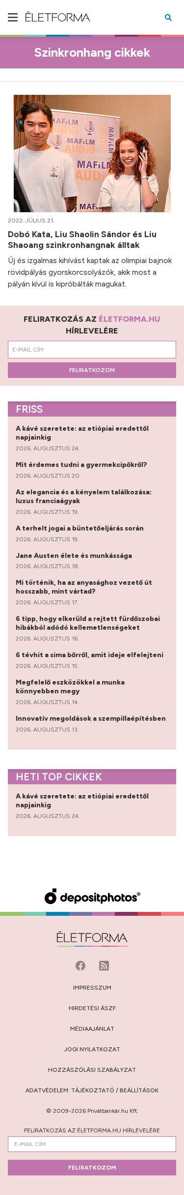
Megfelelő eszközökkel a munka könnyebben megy (70, 686)
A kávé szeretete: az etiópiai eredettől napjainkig (82, 433)
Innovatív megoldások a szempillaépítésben (91, 718)
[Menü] (13, 17)
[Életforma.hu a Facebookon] (81, 964)
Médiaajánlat (92, 1028)
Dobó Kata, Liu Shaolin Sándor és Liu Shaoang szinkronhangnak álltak (82, 239)
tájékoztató (92, 1090)
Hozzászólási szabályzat (92, 1069)
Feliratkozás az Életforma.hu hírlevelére (92, 1130)
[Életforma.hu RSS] (104, 964)
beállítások (139, 1090)
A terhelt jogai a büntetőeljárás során (80, 528)
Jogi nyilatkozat (92, 1049)
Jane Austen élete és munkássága (74, 556)
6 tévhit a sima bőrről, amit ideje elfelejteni (90, 655)
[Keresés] (168, 17)
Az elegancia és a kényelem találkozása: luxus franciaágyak (84, 496)
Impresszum (92, 987)
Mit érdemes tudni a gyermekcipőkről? (82, 465)
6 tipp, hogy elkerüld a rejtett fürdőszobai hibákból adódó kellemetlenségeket (88, 623)
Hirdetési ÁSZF (92, 1008)
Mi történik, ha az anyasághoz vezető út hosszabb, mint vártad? (84, 587)
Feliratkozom (92, 370)
